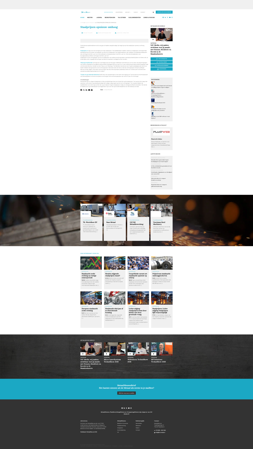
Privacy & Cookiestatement (105, 446)
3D (118, 432)
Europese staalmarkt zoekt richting (90, 310)
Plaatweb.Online (156, 139)
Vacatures (122, 17)
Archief (127, 12)
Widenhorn (157, 222)
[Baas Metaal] (85, 214)
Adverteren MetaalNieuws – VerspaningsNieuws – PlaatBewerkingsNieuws (158, 95)
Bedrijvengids (110, 17)
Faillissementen (135, 17)
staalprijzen (108, 89)
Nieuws (90, 17)
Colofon (95, 446)
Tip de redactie (162, 58)
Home (82, 17)
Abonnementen (108, 12)
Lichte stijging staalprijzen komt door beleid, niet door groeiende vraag (138, 312)
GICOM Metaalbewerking (113, 223)
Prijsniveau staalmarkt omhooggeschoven (161, 275)
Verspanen (154, 176)
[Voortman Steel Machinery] (132, 214)
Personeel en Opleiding (158, 157)
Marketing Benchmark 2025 (158, 102)
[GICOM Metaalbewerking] (109, 214)
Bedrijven (138, 425)
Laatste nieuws (155, 154)
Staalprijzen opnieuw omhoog (99, 27)
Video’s (136, 12)
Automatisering (157, 220)
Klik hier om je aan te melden (126, 393)
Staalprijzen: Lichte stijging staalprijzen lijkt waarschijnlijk (160, 311)
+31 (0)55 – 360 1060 (160, 430)
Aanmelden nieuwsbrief (164, 12)
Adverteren (119, 12)
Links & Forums (149, 17)
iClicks (103, 444)
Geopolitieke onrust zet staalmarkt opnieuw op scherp (138, 276)
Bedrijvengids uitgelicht (159, 125)
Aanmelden (139, 423)
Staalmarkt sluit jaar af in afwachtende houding (114, 311)
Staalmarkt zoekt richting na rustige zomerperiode (89, 276)
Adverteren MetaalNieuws (86, 446)
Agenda (99, 17)
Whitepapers (155, 79)
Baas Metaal (87, 222)
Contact (142, 12)
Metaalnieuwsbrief (162, 65)
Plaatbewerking (156, 164)
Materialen (85, 271)
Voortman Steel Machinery (136, 223)
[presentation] (170, 200)
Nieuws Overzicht (90, 22)
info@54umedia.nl (160, 432)
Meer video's (126, 372)
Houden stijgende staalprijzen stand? (112, 275)
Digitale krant (163, 62)
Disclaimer (115, 446)
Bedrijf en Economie (157, 170)
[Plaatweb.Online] (161, 137)
